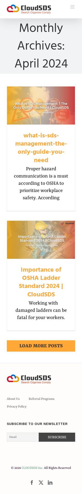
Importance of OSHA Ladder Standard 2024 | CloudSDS (41, 239)
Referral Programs (41, 399)
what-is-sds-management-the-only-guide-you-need (41, 105)
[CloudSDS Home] (29, 9)
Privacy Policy (16, 406)
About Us (13, 399)
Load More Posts (41, 346)
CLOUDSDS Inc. (32, 468)
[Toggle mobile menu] (72, 7)
